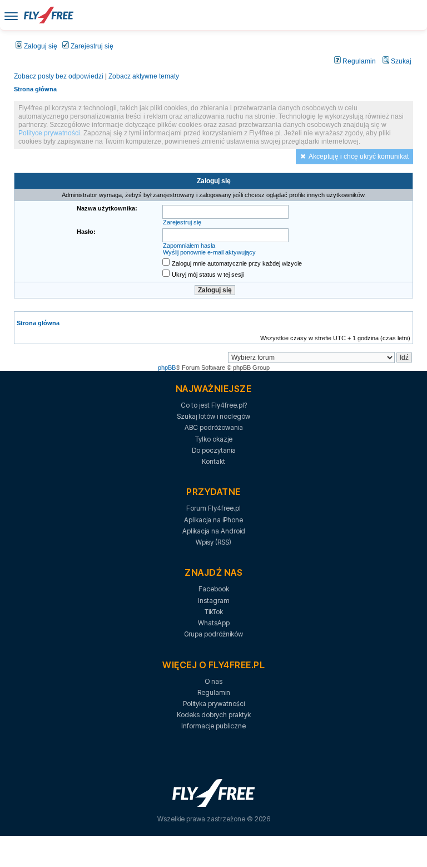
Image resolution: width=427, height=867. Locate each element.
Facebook (213, 589)
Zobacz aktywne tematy (143, 76)
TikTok (214, 612)
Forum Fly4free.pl (213, 508)
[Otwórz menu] (11, 15)
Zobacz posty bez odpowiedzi (58, 76)
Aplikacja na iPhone (213, 520)
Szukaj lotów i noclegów (213, 416)
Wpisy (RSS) (213, 542)
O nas (213, 681)
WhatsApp (214, 623)
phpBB (167, 367)
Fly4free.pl (48, 15)
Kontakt (213, 461)
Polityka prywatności (214, 703)
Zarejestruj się (91, 46)
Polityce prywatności (49, 133)
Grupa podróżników (213, 634)
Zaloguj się (39, 46)
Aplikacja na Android (213, 531)
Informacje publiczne (213, 726)
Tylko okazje (213, 439)
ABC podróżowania (214, 427)
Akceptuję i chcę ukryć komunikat (359, 156)
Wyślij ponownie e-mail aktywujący (209, 252)
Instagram (214, 600)
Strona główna (35, 89)
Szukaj (400, 61)
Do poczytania (214, 450)
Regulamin (358, 61)
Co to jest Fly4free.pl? (214, 405)
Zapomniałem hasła (189, 245)
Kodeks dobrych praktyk (214, 715)
